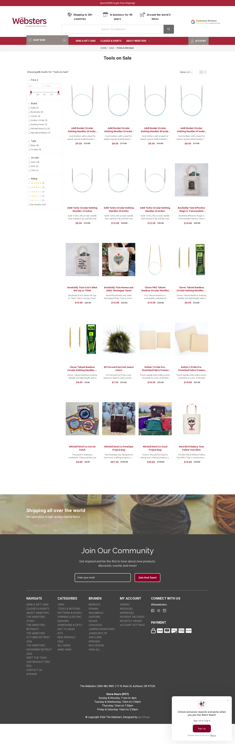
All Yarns (64, 645)
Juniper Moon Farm (101, 629)
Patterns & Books (70, 612)
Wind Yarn (64, 649)
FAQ (28, 665)
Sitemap (31, 674)
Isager (93, 620)
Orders (125, 604)
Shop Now (39, 40)
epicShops (144, 717)
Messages (126, 608)
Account (200, 41)
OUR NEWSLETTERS (38, 661)
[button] (201, 72)
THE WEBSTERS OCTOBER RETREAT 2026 (38, 637)
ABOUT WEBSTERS (37, 612)
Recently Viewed (131, 620)
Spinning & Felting (69, 616)
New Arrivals (66, 637)
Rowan (93, 608)
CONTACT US (34, 669)
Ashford (94, 616)
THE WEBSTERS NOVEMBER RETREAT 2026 (39, 649)
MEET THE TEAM (36, 657)
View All (94, 649)
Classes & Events (110, 41)
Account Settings (132, 624)
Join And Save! (147, 577)
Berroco (94, 604)
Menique (94, 641)
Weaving (63, 620)
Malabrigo (96, 612)
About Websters (136, 41)
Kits (60, 633)
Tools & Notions (69, 608)
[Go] (169, 29)
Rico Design (96, 645)
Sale (60, 641)
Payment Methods (132, 616)
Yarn (61, 604)
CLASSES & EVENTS (37, 608)
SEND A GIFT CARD (37, 604)
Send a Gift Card (86, 41)
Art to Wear (66, 629)
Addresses (127, 612)
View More (82, 103)
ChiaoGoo (95, 624)
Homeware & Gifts (70, 624)
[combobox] (117, 29)
